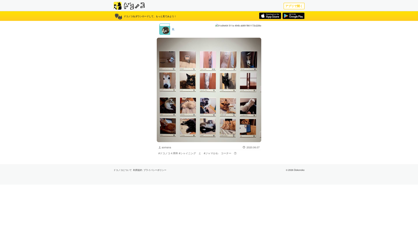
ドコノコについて (122, 170)
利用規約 (137, 170)
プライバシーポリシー (155, 170)
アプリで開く (294, 6)
